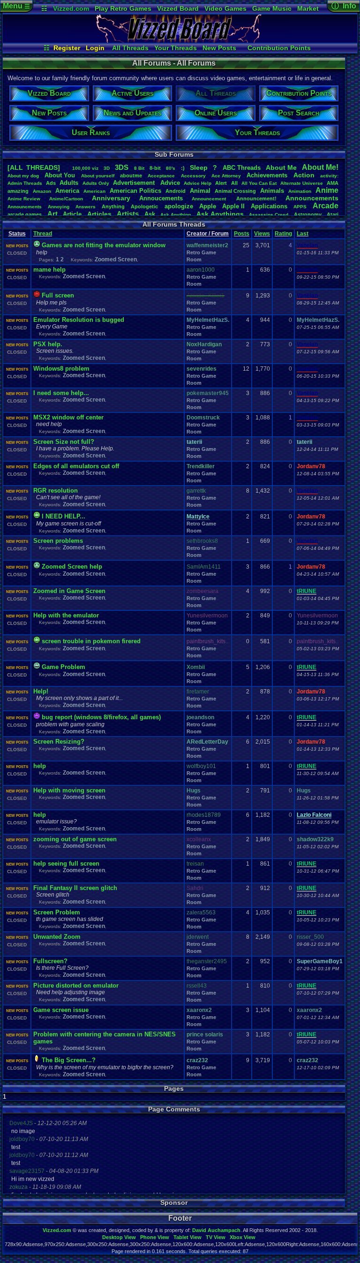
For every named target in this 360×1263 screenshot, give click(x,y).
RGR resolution (55, 490)
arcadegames (25, 214)
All (234, 183)
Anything (113, 206)
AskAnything (175, 214)
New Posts (219, 48)
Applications (269, 206)
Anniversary (111, 198)
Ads (51, 183)
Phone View (154, 1237)
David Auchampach (216, 1230)
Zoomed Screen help (72, 566)
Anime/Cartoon (66, 198)
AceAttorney (226, 175)
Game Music (272, 8)
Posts (241, 233)
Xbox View (242, 1237)
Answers (85, 206)
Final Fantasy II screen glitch (75, 887)
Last (302, 233)
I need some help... (61, 392)
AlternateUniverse (301, 183)
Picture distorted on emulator (76, 985)
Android (175, 191)
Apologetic (144, 206)
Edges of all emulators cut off (76, 466)
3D (107, 168)
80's (170, 168)
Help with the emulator (66, 615)
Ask (149, 214)
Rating (283, 233)
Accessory (193, 175)
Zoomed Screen (116, 259)
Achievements (267, 175)
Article (72, 214)
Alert (221, 183)
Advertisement (135, 182)
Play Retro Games (123, 8)
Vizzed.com (71, 8)
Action (304, 175)
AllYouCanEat (259, 183)
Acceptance (161, 175)
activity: (329, 175)
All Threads (130, 48)
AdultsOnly (95, 183)
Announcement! (256, 198)
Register (66, 48)
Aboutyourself (97, 175)
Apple (207, 206)
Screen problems (58, 540)
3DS (121, 167)
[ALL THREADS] (34, 167)
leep (199, 167)
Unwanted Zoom (57, 936)
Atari (332, 214)
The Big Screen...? (69, 1060)
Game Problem (63, 666)
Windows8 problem (61, 368)
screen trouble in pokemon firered (91, 641)
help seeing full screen (66, 863)
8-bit (155, 168)
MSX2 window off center (68, 417)
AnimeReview (24, 198)
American (94, 191)
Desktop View (119, 1237)
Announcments (25, 206)
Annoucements (161, 198)
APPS (300, 206)
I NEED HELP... (63, 516)
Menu (16, 6)
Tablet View (187, 1237)
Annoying (58, 206)
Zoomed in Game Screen (69, 590)
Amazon (42, 191)
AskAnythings (220, 214)
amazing (18, 191)
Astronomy (308, 214)
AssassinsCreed (268, 214)
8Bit (139, 168)
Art (52, 214)
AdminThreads (25, 183)
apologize (179, 206)
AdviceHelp (197, 183)
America (67, 190)
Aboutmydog (23, 175)
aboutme (131, 175)
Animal (200, 190)
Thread (42, 233)
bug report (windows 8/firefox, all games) (101, 717)
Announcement (209, 198)
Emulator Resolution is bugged (78, 319)
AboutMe (281, 167)
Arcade (325, 206)
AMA (332, 183)
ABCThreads (242, 167)
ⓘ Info (343, 6)
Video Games (225, 8)
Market (308, 8)
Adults (69, 182)
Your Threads (175, 48)
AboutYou (60, 175)
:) (183, 168)
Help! (40, 691)
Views (262, 233)
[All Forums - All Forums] (180, 40)
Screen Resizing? (58, 741)
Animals (272, 190)
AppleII (233, 206)
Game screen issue (61, 1009)
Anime (326, 190)
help (39, 765)
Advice (170, 182)
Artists (128, 214)
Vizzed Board (178, 8)
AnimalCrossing (235, 191)
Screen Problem (56, 912)
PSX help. (47, 344)
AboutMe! (320, 167)
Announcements (311, 198)
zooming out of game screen (75, 839)
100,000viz (85, 168)
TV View (215, 1237)
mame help (49, 269)
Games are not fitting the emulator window (103, 245)
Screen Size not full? (63, 441)
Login (95, 48)
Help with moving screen (69, 790)
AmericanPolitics (135, 190)
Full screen (58, 295)
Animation (299, 191)
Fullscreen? (50, 961)
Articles (99, 214)
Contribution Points (279, 48)
